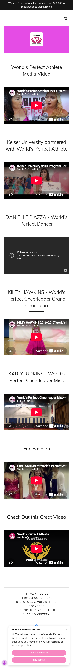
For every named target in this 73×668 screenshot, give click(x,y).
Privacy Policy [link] (36, 593)
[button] (7, 18)
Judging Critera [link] (36, 614)
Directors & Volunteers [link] (36, 602)
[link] (65, 18)
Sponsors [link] (36, 606)
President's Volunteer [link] (36, 610)
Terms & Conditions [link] (36, 597)
